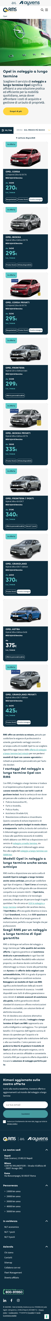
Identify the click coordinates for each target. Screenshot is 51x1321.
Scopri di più (16, 111)
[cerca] (42, 10)
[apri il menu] (46, 10)
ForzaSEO (31, 1313)
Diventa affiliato (11, 1277)
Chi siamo (8, 1252)
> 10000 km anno (12, 1191)
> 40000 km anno (12, 1206)
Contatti (8, 1257)
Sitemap (8, 1262)
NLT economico (11, 1227)
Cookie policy (13, 1313)
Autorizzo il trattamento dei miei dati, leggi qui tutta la (27, 1122)
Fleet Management (13, 1272)
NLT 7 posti (9, 1232)
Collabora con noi (12, 1267)
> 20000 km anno (12, 1196)
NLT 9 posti (9, 1237)
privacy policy (12, 1124)
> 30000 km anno (12, 1201)
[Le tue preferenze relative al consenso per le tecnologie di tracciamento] (46, 1316)
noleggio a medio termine (25, 843)
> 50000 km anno (12, 1211)
